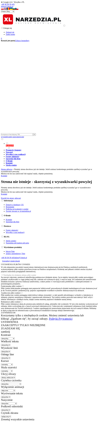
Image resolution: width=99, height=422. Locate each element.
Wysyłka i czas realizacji (15, 232)
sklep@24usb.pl (7, 6)
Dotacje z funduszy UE (15, 205)
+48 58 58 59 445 (8, 4)
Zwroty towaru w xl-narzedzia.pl (18, 211)
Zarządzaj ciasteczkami (11, 261)
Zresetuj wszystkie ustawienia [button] (17, 419)
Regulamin (10, 207)
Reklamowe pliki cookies (10, 302)
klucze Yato (10, 251)
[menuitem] (49, 145)
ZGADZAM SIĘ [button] (10, 328)
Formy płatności (12, 230)
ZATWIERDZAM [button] (8, 313)
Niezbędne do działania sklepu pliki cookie (19, 275)
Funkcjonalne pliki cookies (11, 286)
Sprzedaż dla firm (12, 222)
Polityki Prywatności (60, 318)
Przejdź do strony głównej (11, 198)
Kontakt (4, 176)
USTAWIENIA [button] (9, 321)
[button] (2, 9)
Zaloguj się (10, 32)
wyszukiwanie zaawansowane (12, 137)
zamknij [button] (5, 331)
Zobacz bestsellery (22, 41)
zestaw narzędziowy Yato (15, 254)
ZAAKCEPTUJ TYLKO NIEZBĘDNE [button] (23, 325)
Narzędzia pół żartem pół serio (17, 243)
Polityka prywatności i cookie (17, 209)
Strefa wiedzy (11, 241)
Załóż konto (10, 34)
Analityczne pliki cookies (10, 293)
